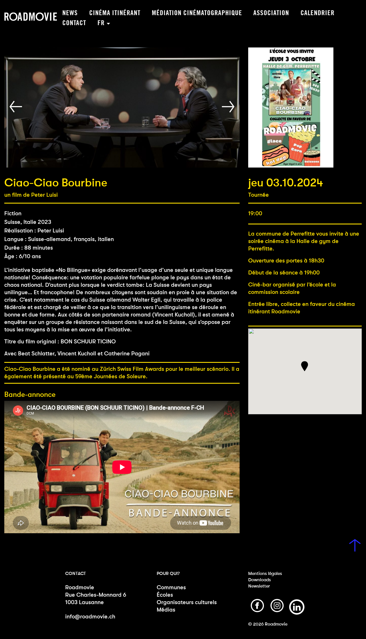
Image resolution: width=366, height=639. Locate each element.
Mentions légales (265, 573)
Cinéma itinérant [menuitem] (114, 13)
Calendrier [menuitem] (318, 13)
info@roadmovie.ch (90, 616)
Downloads (259, 579)
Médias (166, 609)
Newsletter (259, 586)
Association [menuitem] (271, 13)
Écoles (165, 595)
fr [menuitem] (101, 23)
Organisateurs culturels (187, 602)
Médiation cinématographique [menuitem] (197, 13)
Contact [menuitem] (74, 23)
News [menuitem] (70, 13)
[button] (17, 106)
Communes (171, 587)
